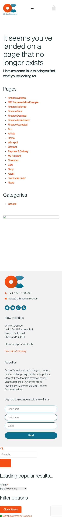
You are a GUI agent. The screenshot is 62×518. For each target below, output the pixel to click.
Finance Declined (17, 115)
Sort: (2, 488)
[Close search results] (5, 463)
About (11, 173)
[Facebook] (7, 307)
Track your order (17, 178)
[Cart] (51, 8)
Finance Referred (17, 106)
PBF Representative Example (23, 102)
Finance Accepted (18, 124)
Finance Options (17, 97)
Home (11, 138)
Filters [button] (7, 484)
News (11, 182)
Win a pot (13, 142)
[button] (43, 9)
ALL (10, 129)
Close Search (10, 509)
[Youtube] (12, 307)
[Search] (31, 451)
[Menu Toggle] (32, 9)
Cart (10, 164)
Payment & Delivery (18, 151)
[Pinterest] (23, 307)
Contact (12, 146)
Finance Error (15, 111)
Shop (10, 169)
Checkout (13, 160)
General (12, 203)
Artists (11, 133)
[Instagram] (18, 307)
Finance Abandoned (18, 120)
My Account (14, 155)
